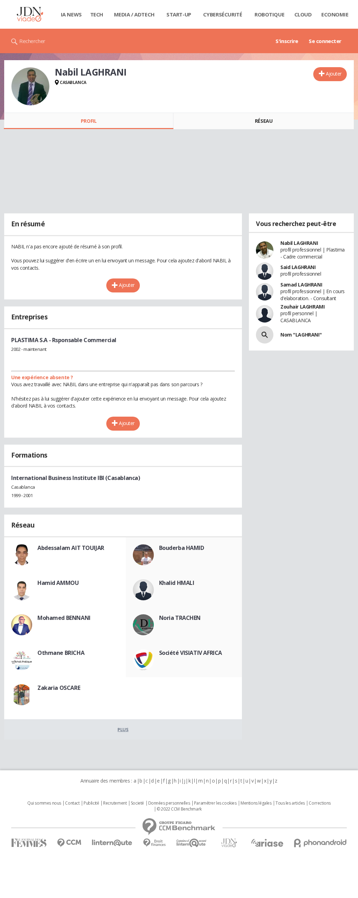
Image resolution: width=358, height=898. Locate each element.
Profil (88, 121)
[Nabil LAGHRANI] (30, 86)
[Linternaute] (112, 843)
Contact (72, 803)
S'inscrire (286, 40)
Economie (335, 14)
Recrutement (115, 803)
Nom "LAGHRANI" (301, 334)
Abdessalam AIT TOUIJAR (70, 548)
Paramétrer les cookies (215, 803)
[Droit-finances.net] (154, 843)
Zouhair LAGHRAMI (302, 306)
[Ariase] (267, 843)
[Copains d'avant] (192, 843)
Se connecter (325, 40)
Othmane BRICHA (60, 653)
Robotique (269, 14)
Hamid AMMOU (58, 583)
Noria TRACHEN (180, 618)
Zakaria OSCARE (58, 688)
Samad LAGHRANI (301, 284)
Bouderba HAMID (181, 548)
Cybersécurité (222, 14)
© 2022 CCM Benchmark (179, 809)
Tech (96, 14)
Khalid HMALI (176, 583)
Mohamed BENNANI (64, 618)
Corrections (319, 803)
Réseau (263, 121)
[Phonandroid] (320, 843)
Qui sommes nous (44, 803)
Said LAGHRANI (298, 267)
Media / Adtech (134, 14)
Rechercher (32, 40)
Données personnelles (169, 803)
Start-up (178, 14)
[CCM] (69, 843)
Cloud (303, 14)
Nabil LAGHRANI (299, 243)
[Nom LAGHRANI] (264, 335)
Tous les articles (290, 803)
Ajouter (334, 73)
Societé (137, 803)
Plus (122, 729)
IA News (71, 14)
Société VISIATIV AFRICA (190, 653)
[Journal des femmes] (28, 843)
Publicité (91, 803)
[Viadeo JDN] (229, 843)
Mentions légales (256, 803)
